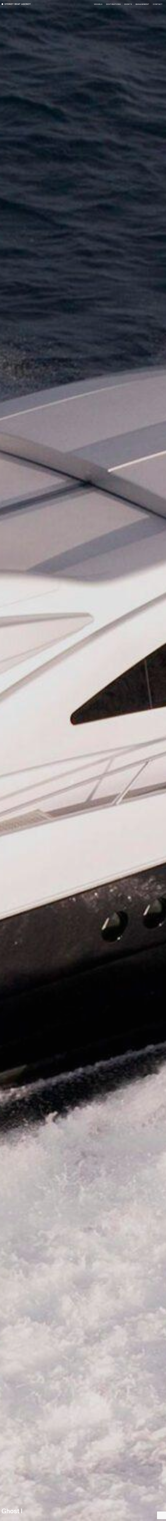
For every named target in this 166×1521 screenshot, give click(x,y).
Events (128, 4)
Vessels (98, 4)
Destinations (113, 4)
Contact (158, 4)
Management (142, 4)
